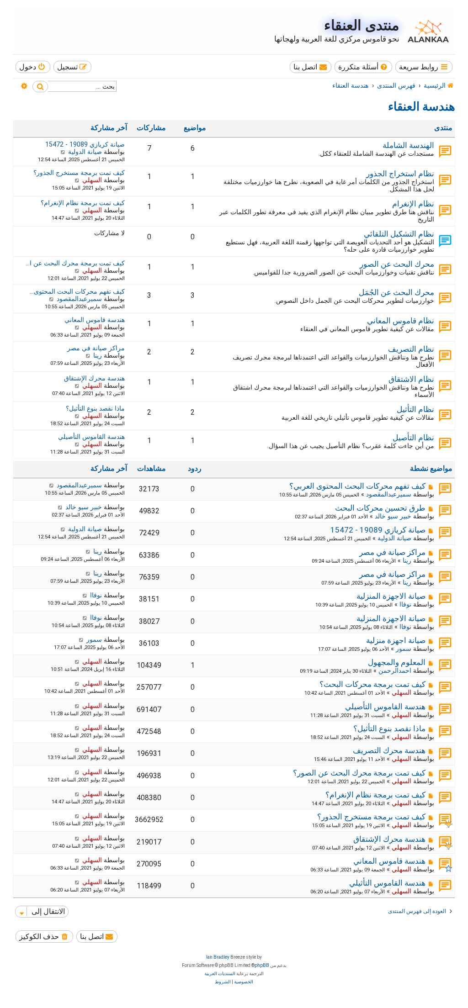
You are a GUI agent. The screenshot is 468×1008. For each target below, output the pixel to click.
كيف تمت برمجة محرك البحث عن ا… (75, 263)
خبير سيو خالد (393, 516)
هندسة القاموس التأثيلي (387, 882)
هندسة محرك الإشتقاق (94, 378)
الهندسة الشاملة (408, 145)
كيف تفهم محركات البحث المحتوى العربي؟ (357, 486)
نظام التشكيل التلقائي (399, 233)
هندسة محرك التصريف (389, 750)
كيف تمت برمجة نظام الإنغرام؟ (83, 202)
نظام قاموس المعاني (400, 320)
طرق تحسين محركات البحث (380, 507)
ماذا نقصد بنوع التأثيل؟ (95, 408)
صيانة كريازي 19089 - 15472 (85, 144)
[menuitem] (364, 67)
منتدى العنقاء (361, 25)
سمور (403, 648)
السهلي (92, 180)
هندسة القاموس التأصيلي (91, 436)
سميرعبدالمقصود (79, 298)
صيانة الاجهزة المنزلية (390, 596)
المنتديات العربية (219, 973)
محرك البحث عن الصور (397, 264)
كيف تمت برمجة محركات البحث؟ (372, 684)
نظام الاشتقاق (411, 379)
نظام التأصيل (413, 437)
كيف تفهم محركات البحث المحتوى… (77, 291)
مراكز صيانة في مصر (96, 348)
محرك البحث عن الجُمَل (396, 292)
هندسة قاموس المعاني (94, 319)
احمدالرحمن (394, 670)
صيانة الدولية (85, 151)
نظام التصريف (411, 349)
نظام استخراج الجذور (400, 173)
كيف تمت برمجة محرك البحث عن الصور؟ (359, 772)
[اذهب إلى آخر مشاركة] (51, 485)
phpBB (262, 965)
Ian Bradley (217, 957)
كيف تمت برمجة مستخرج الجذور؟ (79, 172)
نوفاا (405, 604)
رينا (97, 355)
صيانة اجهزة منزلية (395, 640)
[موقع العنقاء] (425, 31)
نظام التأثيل (415, 409)
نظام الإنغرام (413, 203)
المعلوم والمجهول (396, 662)
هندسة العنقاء (421, 106)
